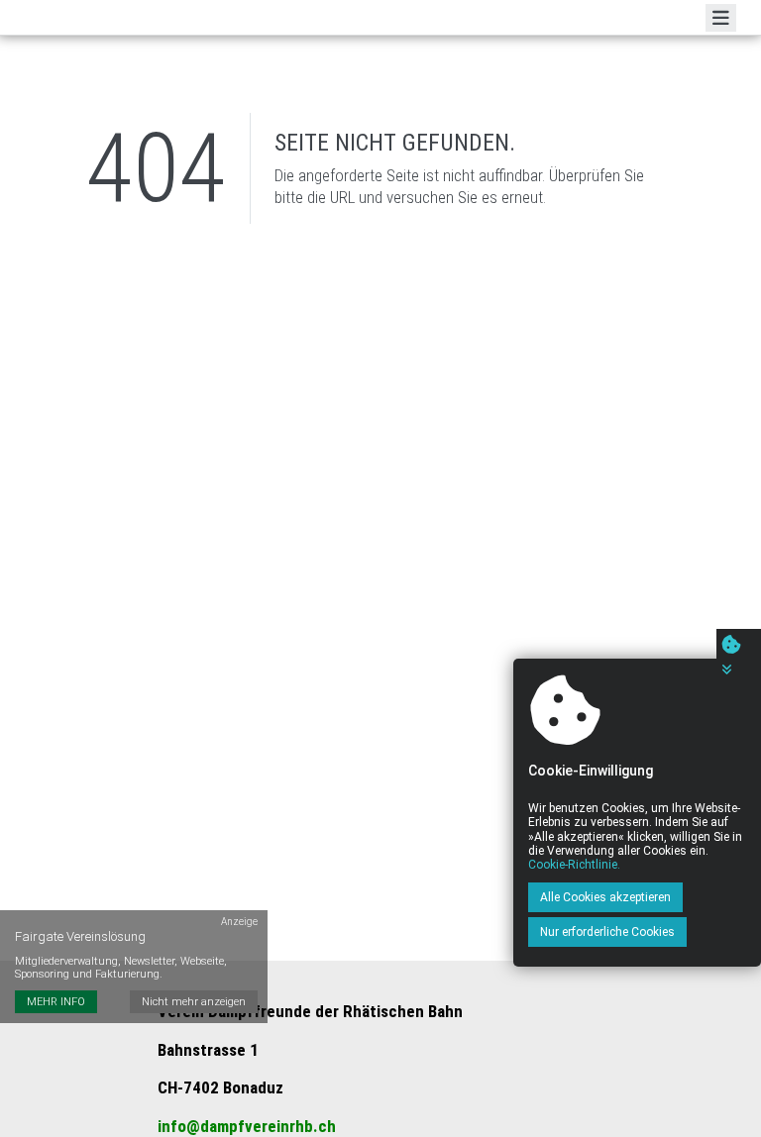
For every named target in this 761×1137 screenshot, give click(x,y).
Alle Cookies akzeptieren (605, 897)
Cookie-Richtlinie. (574, 865)
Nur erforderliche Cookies (607, 932)
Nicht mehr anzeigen (194, 1001)
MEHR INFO (56, 1001)
